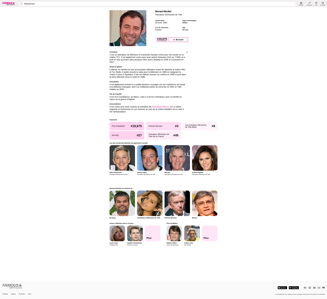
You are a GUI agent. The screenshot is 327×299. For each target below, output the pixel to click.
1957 (165, 22)
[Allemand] (323, 288)
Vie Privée (22, 294)
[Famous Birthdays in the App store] (282, 287)
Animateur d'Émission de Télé (168, 14)
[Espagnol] (309, 288)
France (158, 30)
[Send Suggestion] (187, 52)
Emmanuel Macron (160, 107)
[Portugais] (314, 288)
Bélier (185, 22)
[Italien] (319, 288)
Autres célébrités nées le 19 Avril (121, 223)
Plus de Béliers (172, 223)
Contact (13, 294)
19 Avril (158, 22)
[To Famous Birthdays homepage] (8, 3)
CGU (29, 294)
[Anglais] (305, 288)
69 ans (185, 30)
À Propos (5, 294)
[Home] (82, 286)
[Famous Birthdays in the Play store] (294, 287)
